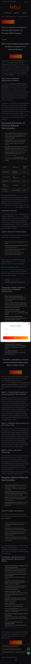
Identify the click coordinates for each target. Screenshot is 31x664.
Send (15, 337)
